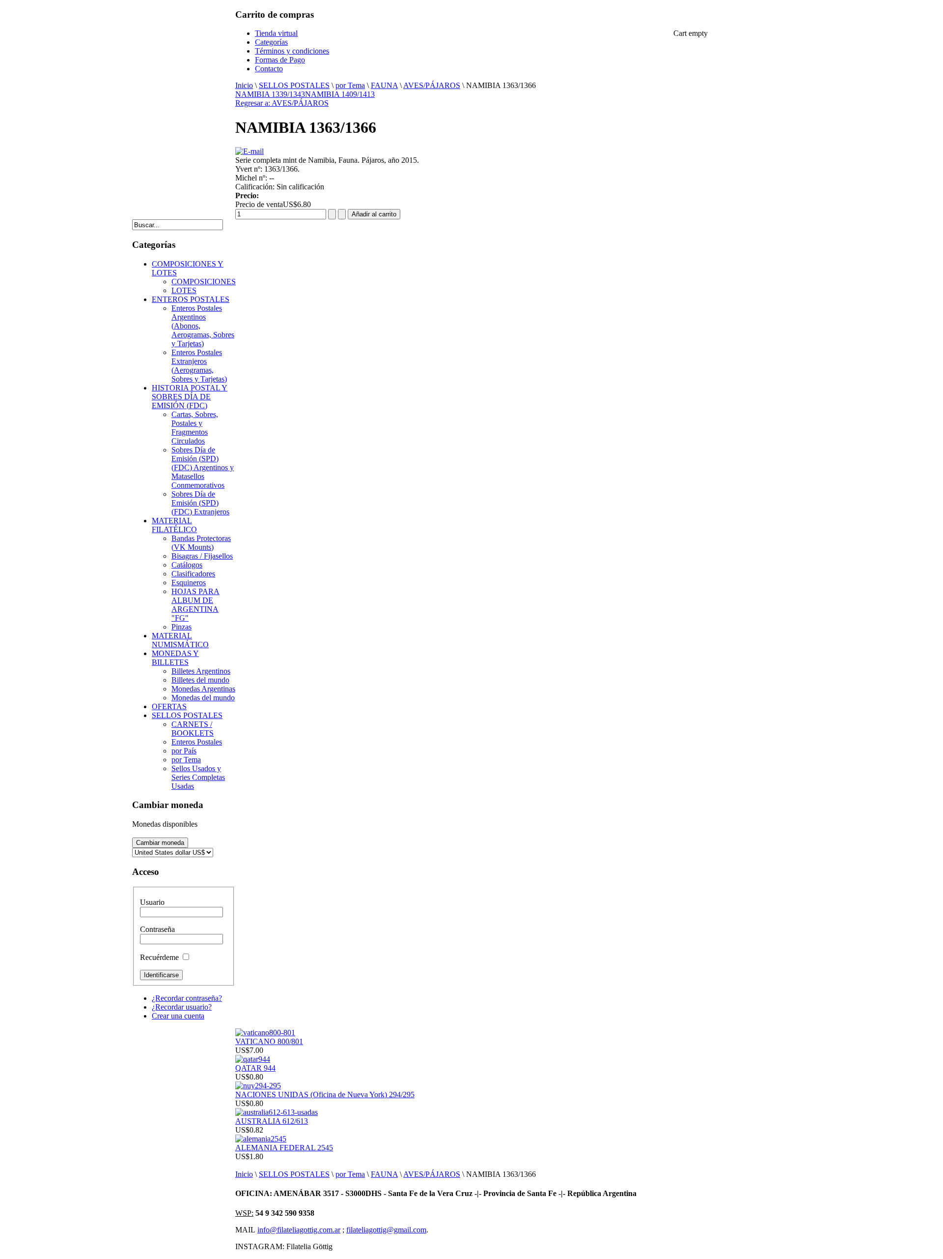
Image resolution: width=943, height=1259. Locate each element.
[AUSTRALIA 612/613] (276, 1112)
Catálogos (186, 565)
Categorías (271, 42)
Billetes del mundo (200, 680)
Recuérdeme (159, 957)
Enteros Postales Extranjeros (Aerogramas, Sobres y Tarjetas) (199, 365)
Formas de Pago (280, 60)
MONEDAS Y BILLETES (175, 657)
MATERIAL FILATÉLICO (174, 525)
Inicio (244, 85)
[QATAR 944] (252, 1059)
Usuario (152, 902)
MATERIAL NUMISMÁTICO (180, 640)
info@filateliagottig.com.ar (298, 1230)
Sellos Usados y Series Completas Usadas (198, 777)
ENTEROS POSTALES (190, 299)
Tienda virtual (276, 33)
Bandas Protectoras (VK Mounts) (201, 542)
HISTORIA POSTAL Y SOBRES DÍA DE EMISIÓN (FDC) (189, 397)
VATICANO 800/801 (269, 1041)
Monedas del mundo (203, 697)
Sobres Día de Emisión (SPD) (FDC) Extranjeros (200, 503)
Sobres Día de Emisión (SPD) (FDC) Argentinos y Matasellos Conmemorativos (202, 467)
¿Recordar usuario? (182, 1007)
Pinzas (181, 627)
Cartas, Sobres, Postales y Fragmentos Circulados (194, 427)
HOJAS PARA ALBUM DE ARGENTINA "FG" (195, 604)
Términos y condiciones (292, 51)
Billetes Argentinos (200, 671)
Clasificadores (193, 574)
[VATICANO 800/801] (265, 1032)
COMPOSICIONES (203, 281)
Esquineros (188, 582)
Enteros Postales (196, 742)
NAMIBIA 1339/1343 (270, 94)
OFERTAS (169, 706)
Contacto (269, 68)
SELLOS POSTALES (294, 85)
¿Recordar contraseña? (187, 998)
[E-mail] (249, 151)
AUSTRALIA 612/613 (271, 1121)
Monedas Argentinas (203, 689)
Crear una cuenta (178, 1016)
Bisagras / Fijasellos (202, 556)
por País (183, 751)
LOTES (183, 290)
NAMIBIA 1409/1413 (340, 94)
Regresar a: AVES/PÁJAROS (282, 103)
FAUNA (384, 85)
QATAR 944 (255, 1068)
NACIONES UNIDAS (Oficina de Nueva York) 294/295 (325, 1094)
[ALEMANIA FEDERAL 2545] (260, 1139)
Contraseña (157, 929)
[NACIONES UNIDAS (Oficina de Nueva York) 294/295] (258, 1085)
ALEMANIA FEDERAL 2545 (284, 1147)
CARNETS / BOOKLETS (192, 728)
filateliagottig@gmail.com (386, 1230)
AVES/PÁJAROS (431, 85)
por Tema (350, 85)
